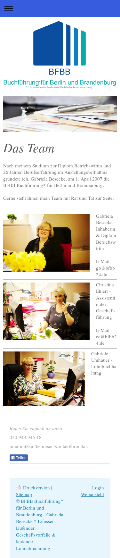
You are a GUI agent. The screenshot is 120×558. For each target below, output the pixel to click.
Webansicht (92, 494)
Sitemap (24, 494)
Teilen (21, 458)
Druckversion (36, 487)
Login (98, 487)
